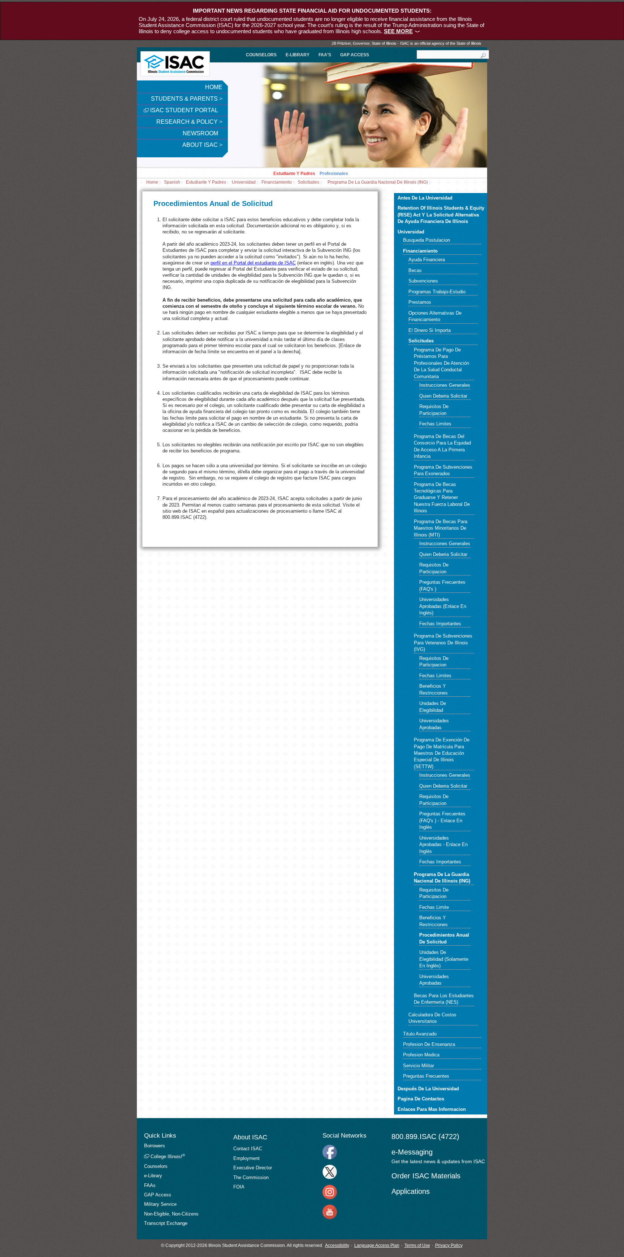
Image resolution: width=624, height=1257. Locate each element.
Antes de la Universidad (425, 198)
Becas (415, 270)
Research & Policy (189, 122)
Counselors (261, 54)
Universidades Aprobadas (434, 724)
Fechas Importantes (440, 623)
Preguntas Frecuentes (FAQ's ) (442, 585)
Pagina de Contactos (421, 1098)
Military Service (160, 1204)
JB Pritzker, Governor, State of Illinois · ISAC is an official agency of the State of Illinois (406, 43)
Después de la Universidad (428, 1088)
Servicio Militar (418, 1065)
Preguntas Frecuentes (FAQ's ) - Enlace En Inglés (442, 820)
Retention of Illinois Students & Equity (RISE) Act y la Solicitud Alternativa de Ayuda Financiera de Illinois (441, 214)
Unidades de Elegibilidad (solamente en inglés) (443, 959)
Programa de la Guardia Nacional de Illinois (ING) (378, 182)
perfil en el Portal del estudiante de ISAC (253, 263)
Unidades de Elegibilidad (432, 707)
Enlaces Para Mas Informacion (432, 1109)
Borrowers (154, 1145)
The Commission (251, 1177)
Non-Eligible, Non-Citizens (171, 1214)
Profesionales (334, 173)
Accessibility (337, 1245)
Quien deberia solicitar (443, 554)
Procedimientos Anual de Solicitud (444, 938)
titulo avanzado (420, 1034)
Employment (246, 1158)
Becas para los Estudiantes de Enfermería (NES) (444, 999)
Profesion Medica (421, 1054)
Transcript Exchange (165, 1223)
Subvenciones (423, 281)
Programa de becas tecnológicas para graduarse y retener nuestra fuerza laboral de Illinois (442, 498)
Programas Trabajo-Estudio (436, 291)
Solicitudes (308, 182)
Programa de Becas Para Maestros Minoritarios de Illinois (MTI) (440, 528)
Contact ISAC (247, 1148)
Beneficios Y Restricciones (433, 689)
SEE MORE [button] (398, 31)
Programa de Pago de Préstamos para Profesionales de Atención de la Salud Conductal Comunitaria (441, 363)
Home (213, 87)
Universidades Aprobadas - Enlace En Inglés (443, 844)
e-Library (297, 54)
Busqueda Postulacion (426, 240)
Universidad (244, 182)
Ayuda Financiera (426, 259)
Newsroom (201, 133)
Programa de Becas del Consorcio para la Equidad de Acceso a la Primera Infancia (442, 446)
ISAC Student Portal (183, 110)
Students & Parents (186, 99)
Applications (410, 1191)
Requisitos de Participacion (433, 410)
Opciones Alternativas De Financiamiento (435, 316)
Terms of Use (417, 1245)
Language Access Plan (376, 1245)
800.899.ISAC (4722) (425, 1136)
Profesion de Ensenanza (429, 1044)
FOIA (238, 1187)
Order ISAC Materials (425, 1176)
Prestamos (419, 302)
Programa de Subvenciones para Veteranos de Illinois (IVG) (443, 642)
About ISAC (202, 145)
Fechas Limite (434, 907)
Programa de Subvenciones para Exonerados (443, 470)
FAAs (150, 1185)
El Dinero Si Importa (429, 330)
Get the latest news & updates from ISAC (438, 1161)
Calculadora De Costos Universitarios (432, 1018)
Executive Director (252, 1167)
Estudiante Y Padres (294, 173)
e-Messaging (412, 1152)
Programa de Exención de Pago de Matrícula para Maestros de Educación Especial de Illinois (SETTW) (441, 753)
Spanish (172, 182)
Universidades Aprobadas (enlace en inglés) (442, 606)
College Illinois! (167, 1156)
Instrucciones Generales (444, 385)
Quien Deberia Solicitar (443, 396)
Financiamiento (276, 182)
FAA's (324, 54)
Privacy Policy (449, 1245)
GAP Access (354, 54)
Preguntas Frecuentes (426, 1076)
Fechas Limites (435, 423)
